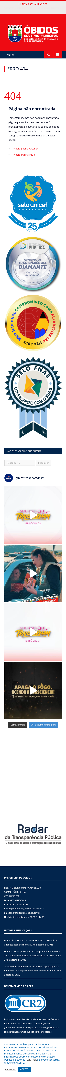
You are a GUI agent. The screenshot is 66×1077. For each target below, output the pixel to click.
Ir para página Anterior (25, 148)
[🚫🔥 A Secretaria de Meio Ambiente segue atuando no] (33, 573)
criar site (24, 1019)
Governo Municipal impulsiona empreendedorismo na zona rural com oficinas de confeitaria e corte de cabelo (33, 7)
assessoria (27, 1023)
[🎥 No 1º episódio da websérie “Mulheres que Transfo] (33, 632)
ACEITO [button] (24, 1069)
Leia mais (32, 1059)
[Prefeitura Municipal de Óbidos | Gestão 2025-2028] (33, 32)
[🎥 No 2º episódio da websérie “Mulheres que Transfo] (33, 515)
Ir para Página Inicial (24, 154)
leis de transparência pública (19, 1031)
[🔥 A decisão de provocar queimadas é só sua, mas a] (33, 690)
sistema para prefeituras (46, 1019)
